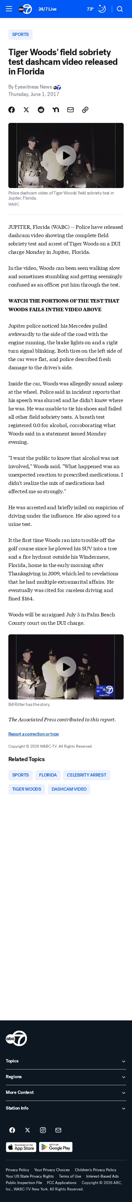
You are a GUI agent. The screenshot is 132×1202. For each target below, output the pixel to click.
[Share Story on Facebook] (11, 109)
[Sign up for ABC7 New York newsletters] (58, 1130)
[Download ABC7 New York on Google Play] (56, 1147)
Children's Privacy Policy (95, 1170)
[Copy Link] (85, 109)
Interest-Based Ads (102, 1176)
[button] (9, 8)
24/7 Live (47, 9)
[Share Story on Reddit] (41, 109)
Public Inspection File (24, 1183)
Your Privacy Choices (52, 1170)
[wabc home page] (16, 1038)
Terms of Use (70, 1176)
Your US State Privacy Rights (30, 1176)
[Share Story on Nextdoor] (55, 109)
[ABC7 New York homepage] (25, 9)
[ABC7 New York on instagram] (43, 1130)
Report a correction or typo (33, 734)
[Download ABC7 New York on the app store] (21, 1147)
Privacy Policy (17, 1170)
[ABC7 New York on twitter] (27, 1130)
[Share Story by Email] (70, 109)
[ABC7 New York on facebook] (12, 1130)
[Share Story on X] (26, 109)
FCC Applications (62, 1183)
